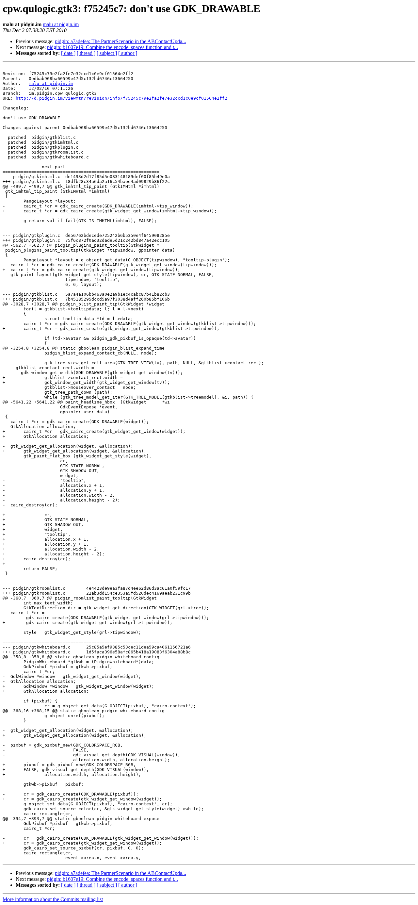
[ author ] (127, 53)
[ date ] (68, 53)
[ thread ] (86, 53)
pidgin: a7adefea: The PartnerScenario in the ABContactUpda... (120, 41)
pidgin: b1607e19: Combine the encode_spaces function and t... (112, 47)
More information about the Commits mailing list (53, 899)
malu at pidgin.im (61, 24)
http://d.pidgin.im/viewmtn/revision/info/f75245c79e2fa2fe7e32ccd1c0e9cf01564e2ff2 (121, 98)
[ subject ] (107, 53)
